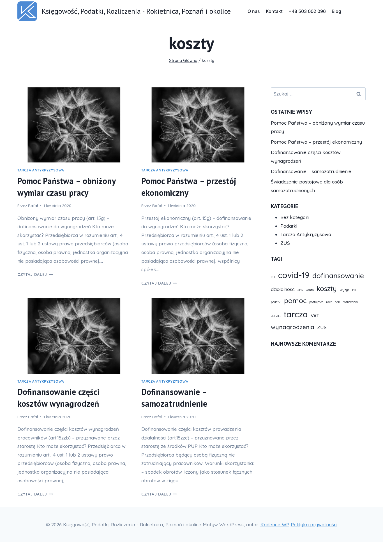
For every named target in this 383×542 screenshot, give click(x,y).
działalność (283, 289)
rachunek (333, 302)
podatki (276, 302)
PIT (354, 290)
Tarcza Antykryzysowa (40, 170)
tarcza (295, 314)
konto (310, 290)
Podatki (288, 226)
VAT (315, 315)
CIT (273, 277)
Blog (336, 11)
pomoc (295, 300)
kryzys (344, 290)
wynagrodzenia (292, 327)
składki (276, 316)
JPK (300, 290)
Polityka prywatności (314, 524)
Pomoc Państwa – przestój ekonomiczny (316, 142)
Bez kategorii (294, 217)
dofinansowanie (338, 275)
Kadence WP (274, 524)
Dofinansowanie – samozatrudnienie (311, 171)
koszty (327, 288)
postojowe (316, 302)
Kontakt (274, 11)
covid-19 (294, 275)
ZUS (285, 243)
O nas (254, 11)
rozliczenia (350, 302)
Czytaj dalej (35, 274)
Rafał (33, 205)
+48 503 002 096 (307, 11)
